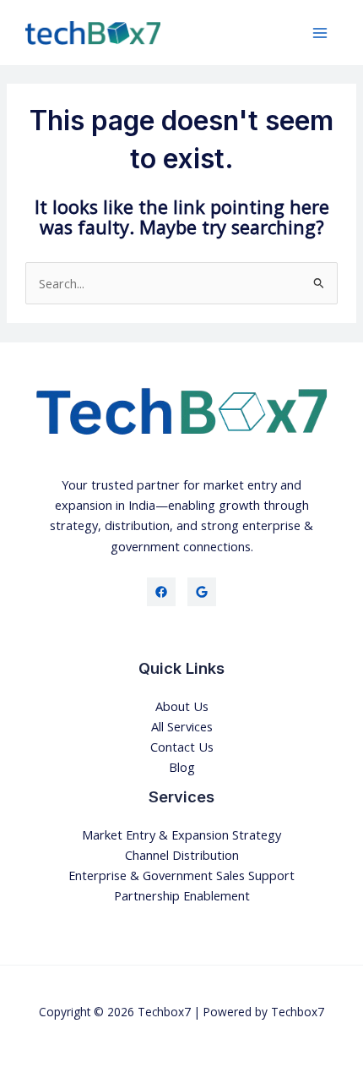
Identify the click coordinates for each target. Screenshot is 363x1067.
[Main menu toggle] (320, 33)
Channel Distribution (182, 854)
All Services (182, 726)
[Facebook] (161, 591)
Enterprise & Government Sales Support (181, 875)
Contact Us (182, 746)
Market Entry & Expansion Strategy (181, 834)
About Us (182, 706)
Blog (182, 766)
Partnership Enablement (182, 895)
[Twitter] (201, 591)
